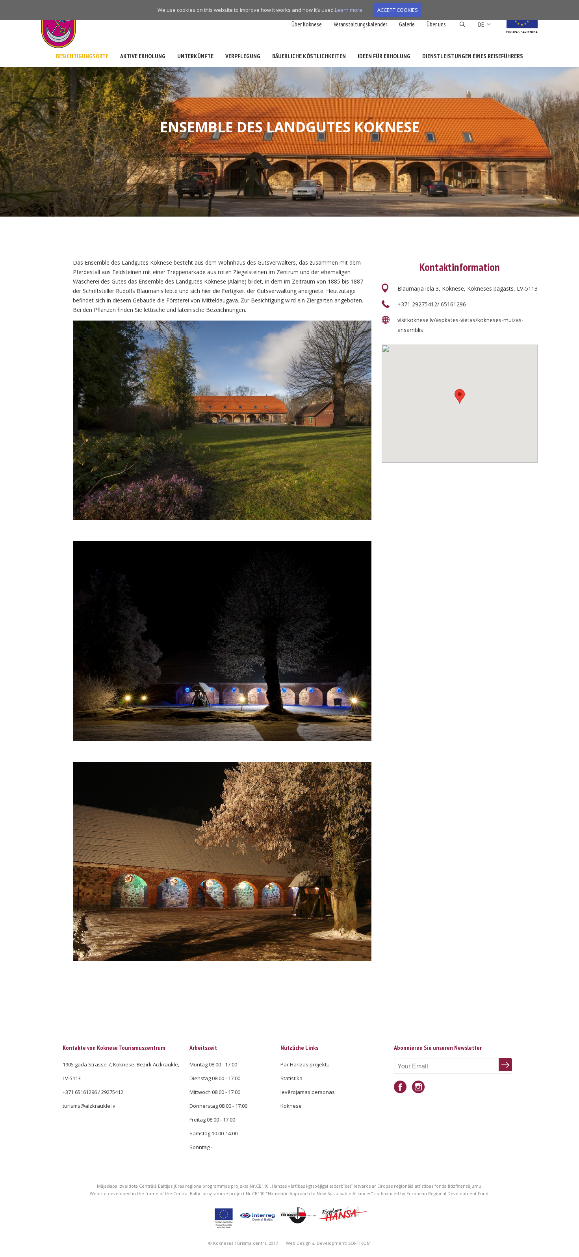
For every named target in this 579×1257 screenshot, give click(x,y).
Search (462, 24)
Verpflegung (242, 56)
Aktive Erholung (142, 56)
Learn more (348, 9)
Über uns (436, 24)
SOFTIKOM (359, 1243)
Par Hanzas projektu (305, 1064)
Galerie (407, 24)
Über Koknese (306, 24)
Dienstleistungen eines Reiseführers (472, 56)
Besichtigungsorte (82, 56)
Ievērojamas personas (307, 1092)
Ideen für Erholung (384, 56)
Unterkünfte (195, 56)
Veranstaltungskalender (360, 24)
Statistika (291, 1078)
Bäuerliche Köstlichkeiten (309, 56)
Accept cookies (397, 9)
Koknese (291, 1105)
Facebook (400, 1087)
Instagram (418, 1087)
